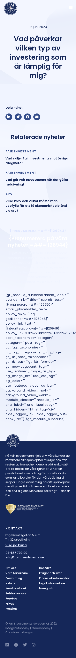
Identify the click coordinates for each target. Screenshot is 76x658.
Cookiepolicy (41, 628)
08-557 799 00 (16, 553)
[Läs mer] (38, 157)
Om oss (10, 568)
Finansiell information (55, 578)
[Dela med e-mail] (36, 117)
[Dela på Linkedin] (8, 117)
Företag (11, 598)
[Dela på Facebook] (27, 117)
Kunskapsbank (16, 588)
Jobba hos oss (15, 593)
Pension (11, 609)
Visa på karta (16, 545)
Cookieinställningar (19, 632)
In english (46, 588)
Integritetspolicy (17, 628)
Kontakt (45, 568)
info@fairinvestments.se (24, 557)
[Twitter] (25, 645)
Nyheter (11, 583)
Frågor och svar (50, 573)
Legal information (52, 583)
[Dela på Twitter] (18, 117)
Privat (9, 604)
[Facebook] (16, 645)
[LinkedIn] (7, 645)
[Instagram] (33, 645)
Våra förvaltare (16, 573)
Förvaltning (13, 578)
